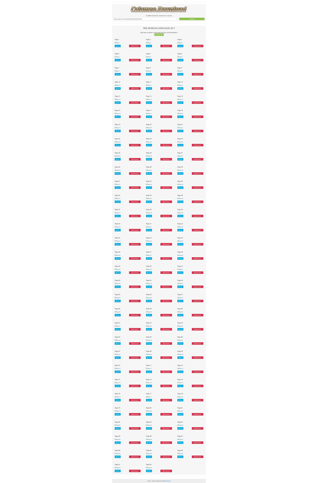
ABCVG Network (166, 481)
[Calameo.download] (159, 9)
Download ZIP (159, 34)
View (118, 46)
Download (192, 19)
